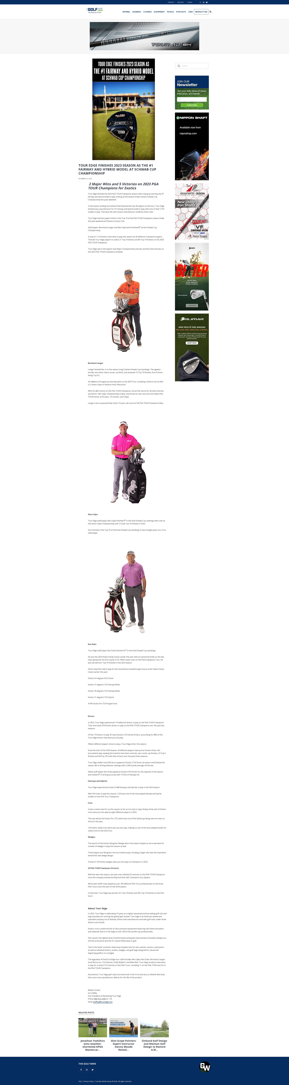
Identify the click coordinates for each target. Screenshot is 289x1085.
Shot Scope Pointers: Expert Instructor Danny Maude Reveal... (123, 1045)
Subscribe (180, 2)
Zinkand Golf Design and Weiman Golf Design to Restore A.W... (154, 1045)
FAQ (80, 1081)
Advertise (171, 2)
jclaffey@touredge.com (102, 1002)
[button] (210, 11)
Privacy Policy (88, 1081)
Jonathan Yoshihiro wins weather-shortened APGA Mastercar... (93, 1045)
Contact (189, 2)
